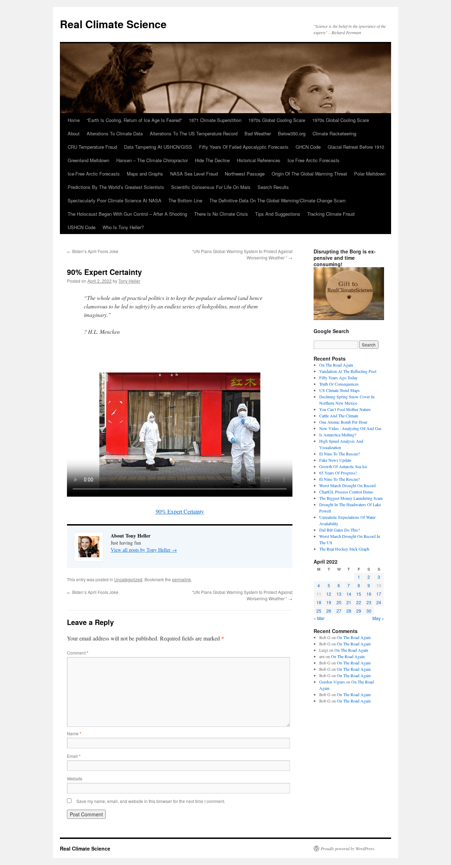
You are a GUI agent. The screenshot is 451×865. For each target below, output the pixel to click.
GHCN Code (308, 146)
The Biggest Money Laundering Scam (351, 498)
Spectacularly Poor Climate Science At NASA (114, 200)
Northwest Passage (245, 173)
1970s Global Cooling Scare (276, 120)
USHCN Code (81, 227)
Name (74, 733)
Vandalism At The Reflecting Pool (347, 371)
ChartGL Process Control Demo (346, 492)
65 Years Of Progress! (338, 473)
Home (74, 120)
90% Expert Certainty (180, 511)
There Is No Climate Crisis (221, 213)
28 (348, 611)
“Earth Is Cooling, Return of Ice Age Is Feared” (134, 120)
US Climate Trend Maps (339, 390)
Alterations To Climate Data (115, 133)
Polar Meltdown (369, 173)
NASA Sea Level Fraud (194, 173)
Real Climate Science (113, 23)
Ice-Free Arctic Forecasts (94, 173)
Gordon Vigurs (332, 682)
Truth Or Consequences (339, 384)
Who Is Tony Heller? (123, 227)
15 (358, 594)
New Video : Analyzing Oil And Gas (350, 428)
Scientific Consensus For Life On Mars (211, 187)
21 (348, 602)
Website (74, 778)
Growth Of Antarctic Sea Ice (343, 466)
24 (378, 602)
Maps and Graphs (145, 173)
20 (338, 602)
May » (378, 618)
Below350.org (291, 133)
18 (318, 602)
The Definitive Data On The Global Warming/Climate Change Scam (277, 200)
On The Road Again (336, 365)
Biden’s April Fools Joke (92, 251)
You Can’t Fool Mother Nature (345, 409)
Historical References (258, 160)
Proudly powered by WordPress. (348, 848)
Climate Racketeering (334, 133)
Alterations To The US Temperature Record (193, 133)
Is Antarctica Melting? (337, 434)
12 (328, 594)
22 (358, 602)
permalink (181, 579)
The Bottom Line (185, 200)
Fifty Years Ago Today (338, 377)
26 (328, 611)
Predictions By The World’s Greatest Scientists (116, 187)
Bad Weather (258, 133)
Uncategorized (128, 579)
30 (368, 611)
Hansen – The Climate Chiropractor (152, 160)
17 (378, 594)
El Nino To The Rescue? (339, 453)
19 (328, 602)
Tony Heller (129, 281)
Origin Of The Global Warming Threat (309, 173)
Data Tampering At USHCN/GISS (158, 146)
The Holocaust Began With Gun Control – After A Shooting (127, 213)
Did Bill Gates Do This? (339, 530)
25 (318, 611)
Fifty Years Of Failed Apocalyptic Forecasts (244, 146)
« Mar (319, 618)
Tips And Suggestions (277, 213)
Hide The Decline (212, 160)
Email (74, 756)
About (74, 133)
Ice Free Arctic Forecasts (314, 160)
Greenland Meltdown (88, 160)
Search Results (273, 187)
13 (338, 594)
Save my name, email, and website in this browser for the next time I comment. (150, 801)
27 (338, 611)
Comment (77, 653)
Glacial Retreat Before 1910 (356, 146)
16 (368, 594)
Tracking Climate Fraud (330, 213)
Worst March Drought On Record (347, 485)
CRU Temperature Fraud (92, 146)
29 (358, 611)
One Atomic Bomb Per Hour (343, 422)
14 (348, 594)
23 (368, 602)
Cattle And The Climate (338, 415)
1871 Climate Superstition (215, 120)
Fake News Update (335, 460)
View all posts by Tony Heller (144, 549)
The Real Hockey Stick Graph (344, 549)
